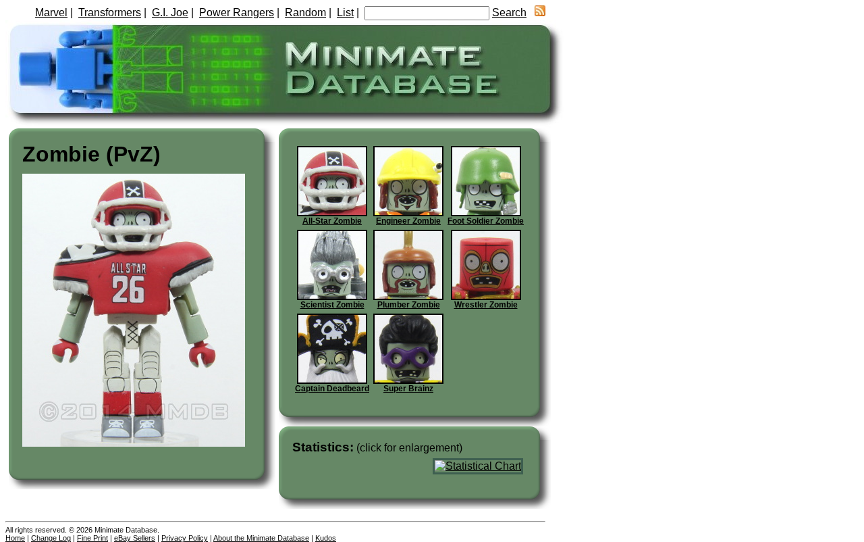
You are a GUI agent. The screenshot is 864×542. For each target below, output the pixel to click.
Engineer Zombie (408, 221)
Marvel (51, 12)
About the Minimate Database (261, 538)
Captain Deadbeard (332, 388)
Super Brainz (408, 388)
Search (509, 12)
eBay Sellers (134, 538)
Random (305, 12)
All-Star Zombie (332, 221)
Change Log (51, 538)
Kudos (325, 538)
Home (15, 538)
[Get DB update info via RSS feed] (540, 12)
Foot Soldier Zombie (486, 221)
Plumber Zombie (408, 305)
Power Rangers (236, 12)
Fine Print (92, 538)
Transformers (109, 12)
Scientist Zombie (332, 305)
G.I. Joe (170, 12)
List (345, 12)
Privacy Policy (184, 538)
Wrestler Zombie (486, 305)
